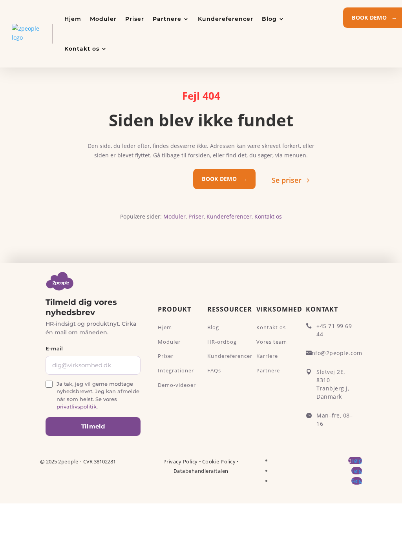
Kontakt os (81, 48)
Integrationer (176, 370)
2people (68, 461)
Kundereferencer (225, 18)
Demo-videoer (177, 384)
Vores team (271, 341)
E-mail (54, 348)
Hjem (72, 18)
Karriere (267, 355)
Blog (269, 18)
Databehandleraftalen (201, 470)
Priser (134, 18)
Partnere (167, 18)
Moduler (103, 18)
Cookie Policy (219, 461)
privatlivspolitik (77, 406)
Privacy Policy (180, 461)
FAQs (214, 370)
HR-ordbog (222, 341)
